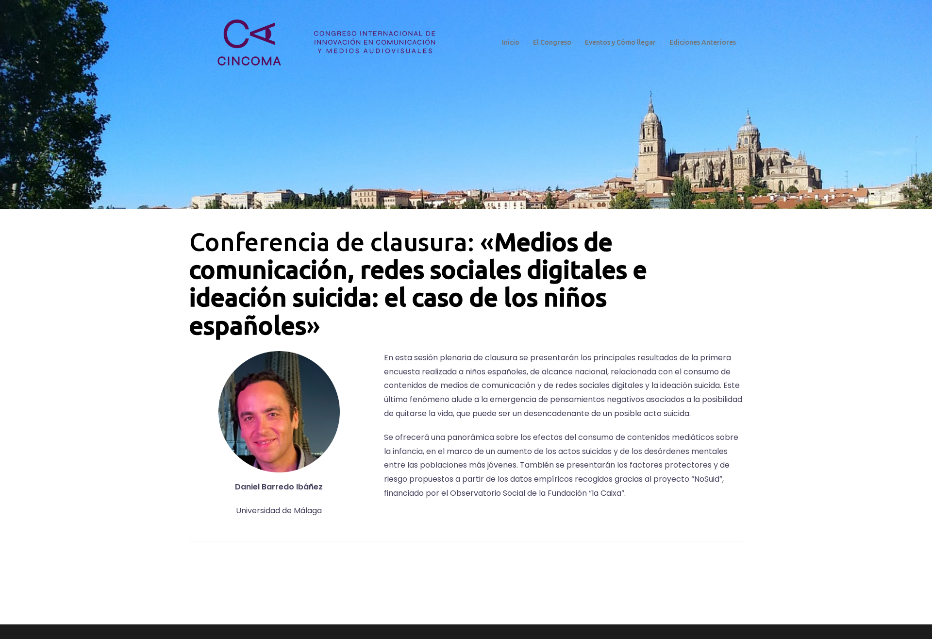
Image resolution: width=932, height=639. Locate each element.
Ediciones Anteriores (702, 42)
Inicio (510, 42)
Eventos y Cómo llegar (620, 42)
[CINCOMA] (324, 42)
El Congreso (552, 42)
